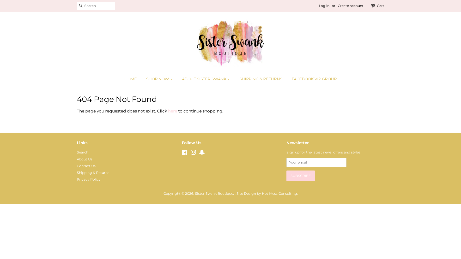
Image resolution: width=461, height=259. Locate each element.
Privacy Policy (89, 179)
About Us (84, 159)
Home (130, 79)
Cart (380, 6)
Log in (324, 6)
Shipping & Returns (260, 79)
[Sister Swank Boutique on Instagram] (193, 153)
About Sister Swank (204, 79)
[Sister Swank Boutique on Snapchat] (202, 153)
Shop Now (158, 79)
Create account (351, 6)
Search (82, 152)
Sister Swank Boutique (214, 193)
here (172, 111)
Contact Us (86, 166)
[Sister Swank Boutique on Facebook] (184, 153)
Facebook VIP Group (314, 79)
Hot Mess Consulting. (280, 193)
